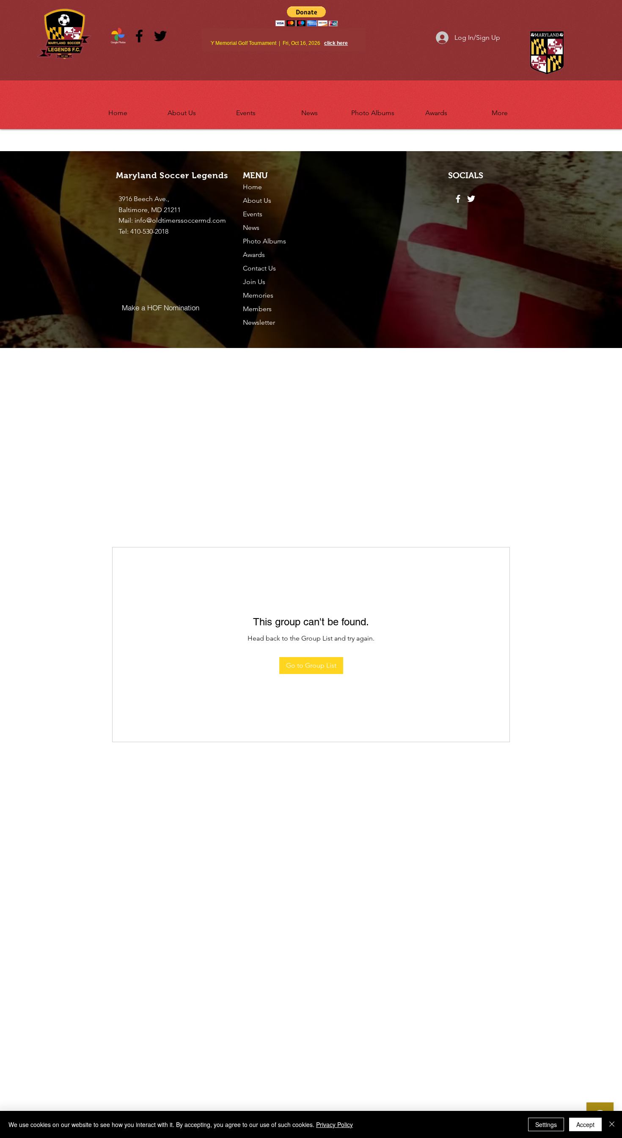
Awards (254, 255)
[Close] (612, 1124)
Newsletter (259, 322)
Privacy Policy (334, 1124)
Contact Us (259, 268)
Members (257, 309)
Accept (585, 1124)
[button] (182, 109)
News (251, 228)
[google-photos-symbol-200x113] (118, 36)
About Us (257, 200)
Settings (546, 1124)
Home (252, 187)
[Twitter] (160, 36)
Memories (258, 295)
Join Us (254, 282)
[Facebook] (139, 36)
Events (252, 214)
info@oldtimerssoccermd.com (180, 220)
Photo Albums (264, 241)
